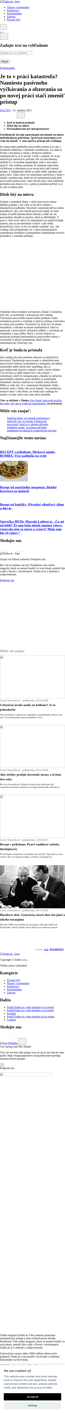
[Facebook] (3, 116)
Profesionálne (7, 68)
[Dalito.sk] (10, 1)
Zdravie (11, 992)
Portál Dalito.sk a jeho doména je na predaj (30, 1007)
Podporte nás (7, 580)
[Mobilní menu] (1, 32)
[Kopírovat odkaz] (21, 115)
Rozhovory (13, 986)
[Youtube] (19, 550)
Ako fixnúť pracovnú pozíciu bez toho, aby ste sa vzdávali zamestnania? (31, 402)
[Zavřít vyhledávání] (4, 36)
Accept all (32, 1396)
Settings (32, 1405)
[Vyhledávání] (3, 27)
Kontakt (11, 1013)
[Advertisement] (32, 274)
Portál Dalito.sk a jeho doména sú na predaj (30, 1016)
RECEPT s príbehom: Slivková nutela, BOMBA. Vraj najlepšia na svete (27, 454)
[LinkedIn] (14, 116)
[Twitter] (8, 116)
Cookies (11, 1019)
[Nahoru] (22, 1041)
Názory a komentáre (18, 983)
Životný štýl (13, 980)
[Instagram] (24, 550)
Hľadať (4, 61)
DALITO (5, 110)
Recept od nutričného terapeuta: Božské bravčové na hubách (28, 489)
